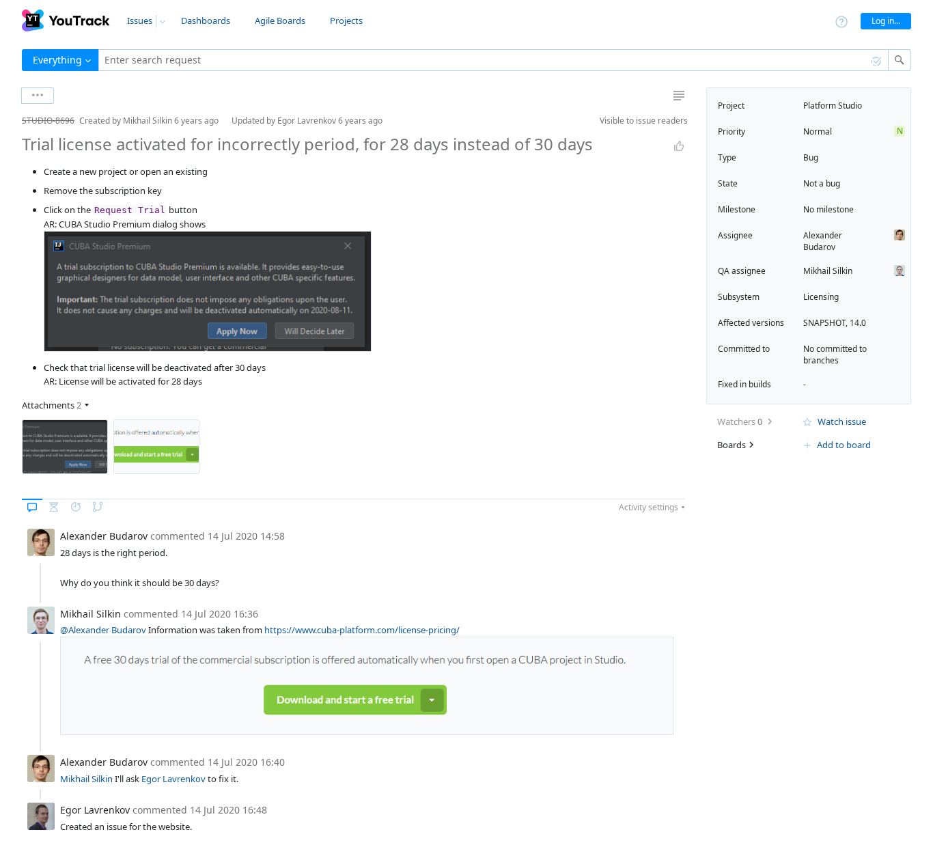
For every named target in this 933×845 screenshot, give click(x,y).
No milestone (828, 209)
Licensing (821, 297)
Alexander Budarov (822, 241)
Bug (810, 157)
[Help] (841, 21)
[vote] (678, 146)
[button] (10, 120)
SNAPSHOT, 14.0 (834, 323)
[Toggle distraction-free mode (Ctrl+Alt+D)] (679, 95)
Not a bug (821, 183)
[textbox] (493, 60)
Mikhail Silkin (86, 779)
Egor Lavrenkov (173, 779)
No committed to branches (835, 354)
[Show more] (37, 95)
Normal (817, 131)
